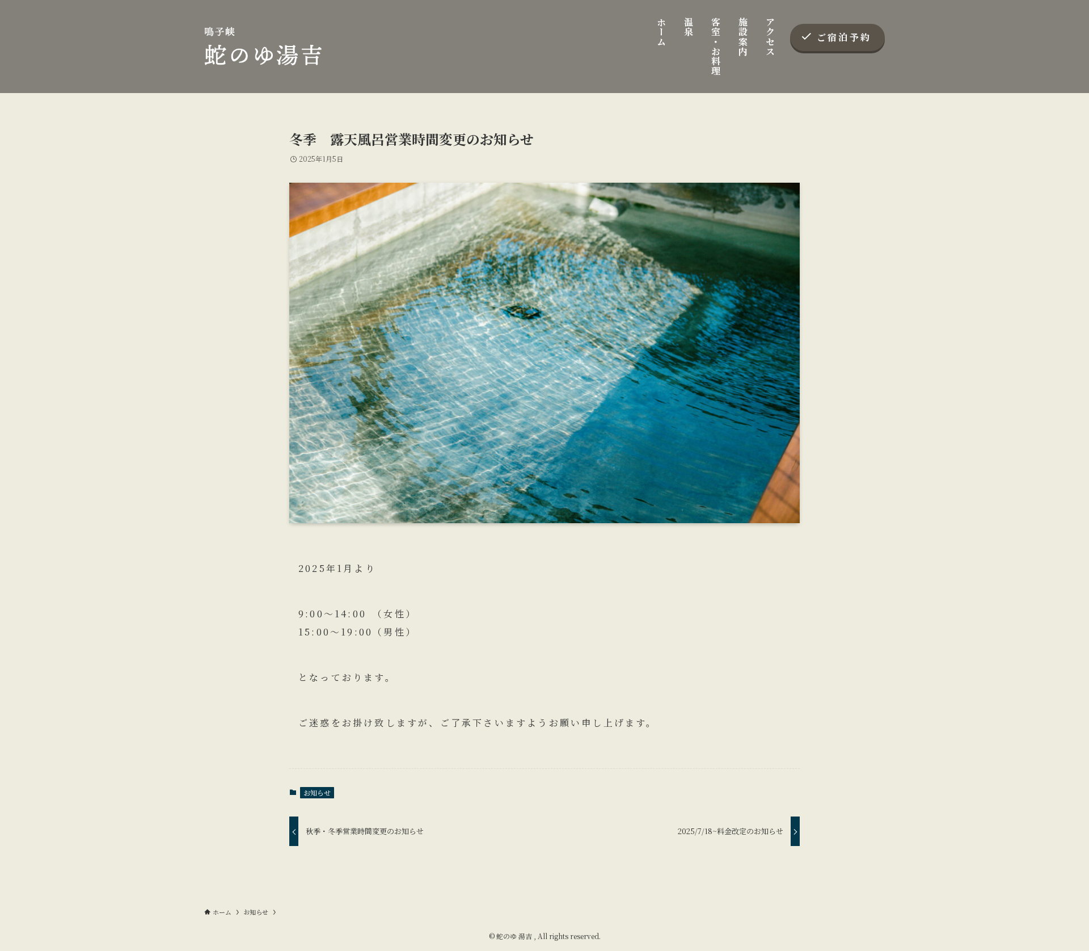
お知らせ (317, 792)
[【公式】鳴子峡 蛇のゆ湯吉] (263, 46)
